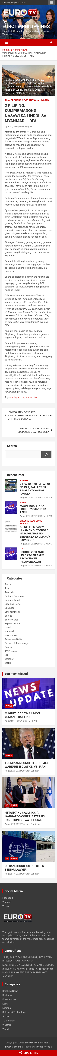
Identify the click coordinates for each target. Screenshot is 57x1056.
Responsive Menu (51, 2)
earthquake (16, 397)
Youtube (6, 902)
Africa (8, 584)
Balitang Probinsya (14, 596)
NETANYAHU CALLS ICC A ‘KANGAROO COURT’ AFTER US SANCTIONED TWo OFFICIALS (25, 816)
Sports (8, 647)
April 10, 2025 (11, 126)
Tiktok (5, 906)
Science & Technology (16, 643)
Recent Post (15, 475)
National (34, 100)
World (45, 100)
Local (39, 521)
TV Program (11, 651)
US (6, 655)
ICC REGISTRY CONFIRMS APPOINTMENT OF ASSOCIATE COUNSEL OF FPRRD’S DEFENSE (30, 415)
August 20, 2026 (13, 770)
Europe (8, 615)
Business (9, 608)
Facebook (7, 897)
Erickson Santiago (31, 770)
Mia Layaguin (25, 126)
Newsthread (11, 635)
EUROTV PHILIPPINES (26, 26)
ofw (35, 397)
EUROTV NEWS (44, 497)
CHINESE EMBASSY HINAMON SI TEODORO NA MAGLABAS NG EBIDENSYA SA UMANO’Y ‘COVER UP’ (35, 533)
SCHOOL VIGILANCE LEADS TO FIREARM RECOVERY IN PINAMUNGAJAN (32, 556)
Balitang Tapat (12, 600)
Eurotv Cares (11, 619)
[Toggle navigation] (6, 42)
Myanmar (27, 397)
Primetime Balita (13, 639)
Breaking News (19, 100)
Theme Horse (43, 1046)
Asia (7, 100)
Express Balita (12, 623)
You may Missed (16, 674)
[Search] (46, 454)
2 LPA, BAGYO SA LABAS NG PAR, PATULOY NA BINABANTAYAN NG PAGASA (35, 488)
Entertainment (12, 611)
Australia (9, 592)
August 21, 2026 (28, 497)
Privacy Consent (12, 1046)
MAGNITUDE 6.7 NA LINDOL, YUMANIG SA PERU (33, 509)
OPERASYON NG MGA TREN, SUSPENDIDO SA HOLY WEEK (33, 430)
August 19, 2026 (13, 873)
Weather (24, 480)
